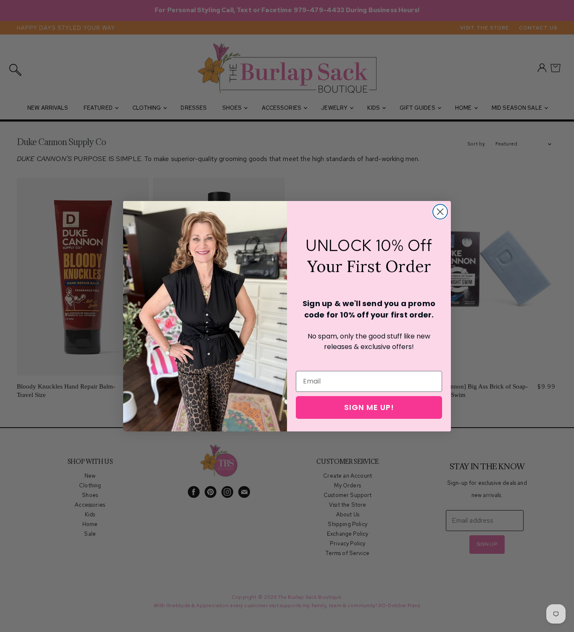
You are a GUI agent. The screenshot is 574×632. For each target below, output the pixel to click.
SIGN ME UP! (369, 407)
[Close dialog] (440, 211)
